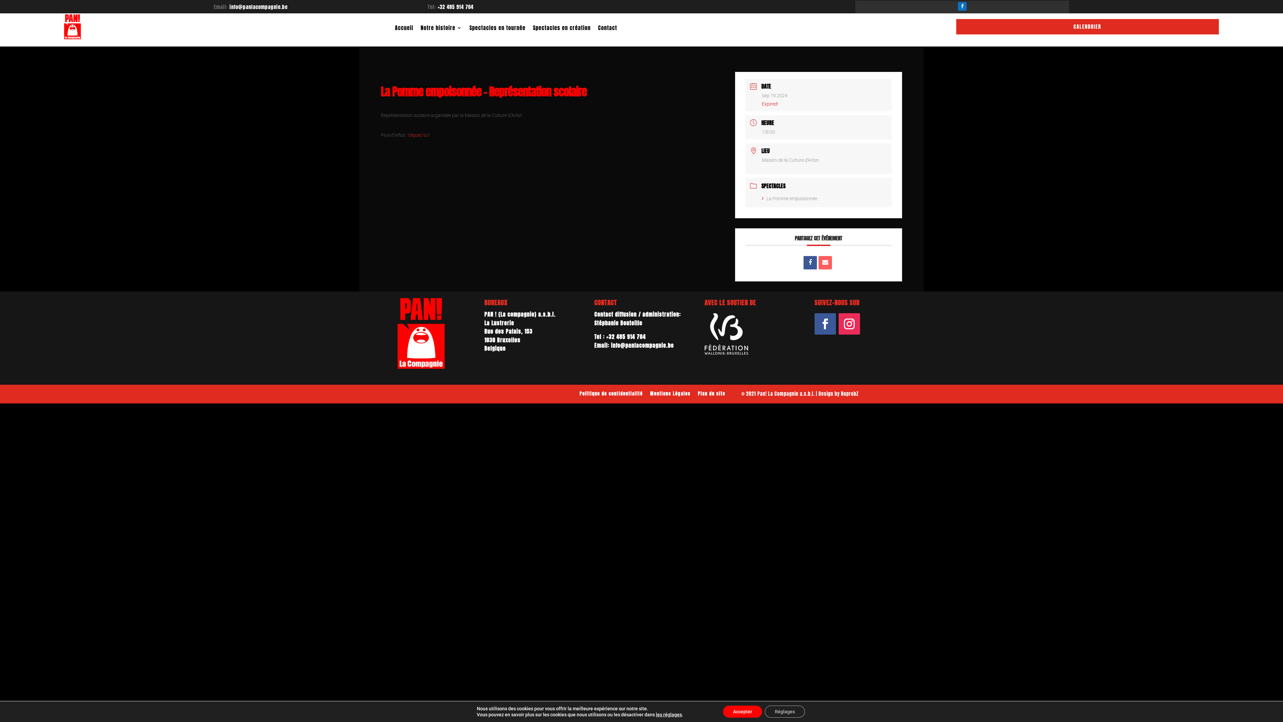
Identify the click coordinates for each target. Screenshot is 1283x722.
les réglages (669, 714)
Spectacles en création (562, 28)
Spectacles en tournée (497, 28)
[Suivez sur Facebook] (962, 6)
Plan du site (711, 393)
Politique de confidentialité (611, 393)
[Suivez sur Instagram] (849, 324)
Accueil (404, 28)
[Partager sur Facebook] (810, 262)
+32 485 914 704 (455, 7)
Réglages (785, 711)
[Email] (825, 262)
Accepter (742, 711)
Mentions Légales (670, 393)
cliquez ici (418, 135)
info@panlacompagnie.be (259, 7)
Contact (607, 28)
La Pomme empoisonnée (791, 198)
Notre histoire (438, 28)
